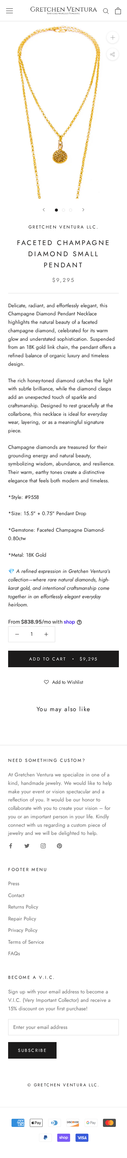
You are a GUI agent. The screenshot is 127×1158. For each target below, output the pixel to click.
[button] (63, 682)
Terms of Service (26, 942)
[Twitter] (26, 845)
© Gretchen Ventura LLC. (63, 1085)
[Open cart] (118, 10)
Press (13, 883)
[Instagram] (43, 845)
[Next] (83, 209)
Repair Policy (22, 918)
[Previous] (44, 209)
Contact (16, 895)
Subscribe (32, 1050)
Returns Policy (23, 907)
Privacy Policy (23, 930)
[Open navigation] (9, 11)
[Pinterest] (59, 845)
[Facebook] (10, 845)
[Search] (106, 11)
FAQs (14, 953)
